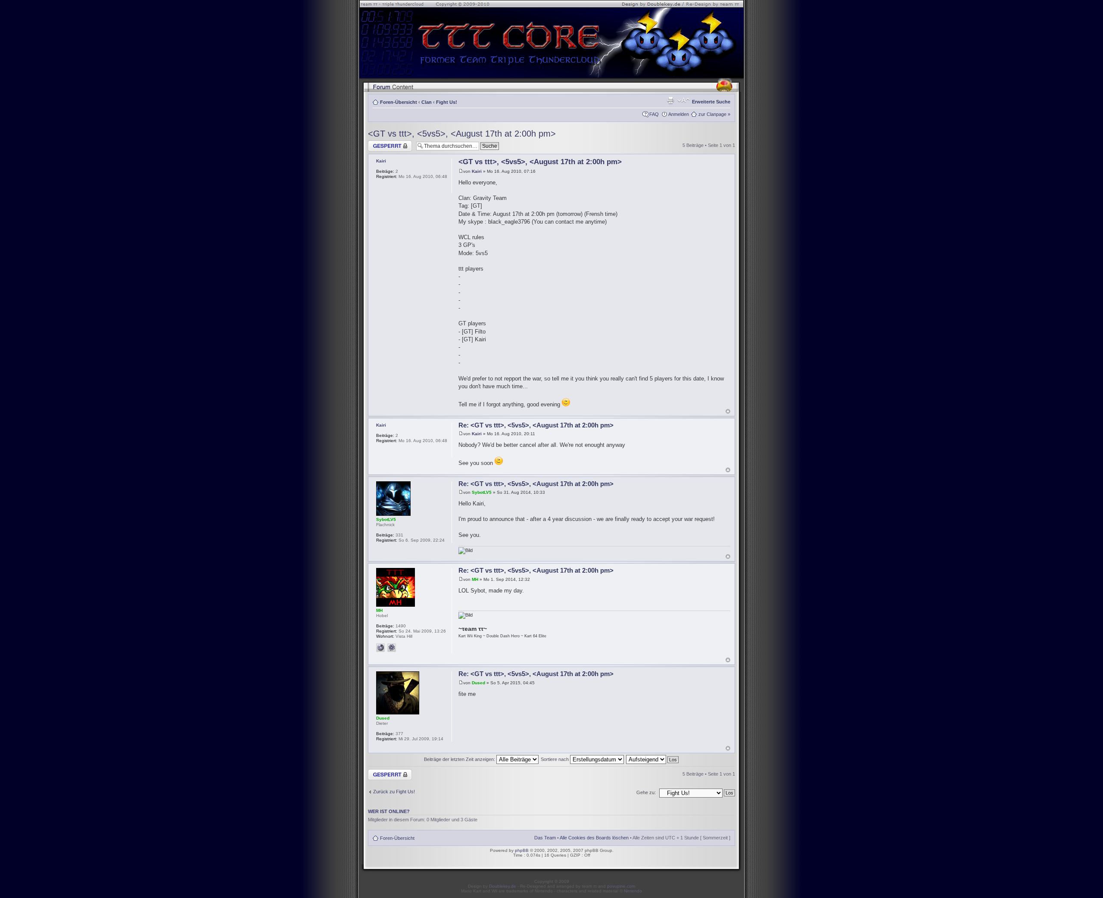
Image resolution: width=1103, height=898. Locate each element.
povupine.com (621, 886)
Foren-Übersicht (398, 102)
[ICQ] (391, 647)
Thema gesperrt (385, 143)
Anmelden (678, 114)
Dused (478, 682)
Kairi (477, 171)
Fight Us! (446, 102)
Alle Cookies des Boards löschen (594, 837)
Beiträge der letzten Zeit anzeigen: (460, 759)
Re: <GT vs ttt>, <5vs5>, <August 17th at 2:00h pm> (536, 425)
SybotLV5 (482, 492)
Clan (426, 102)
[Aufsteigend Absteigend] (652, 759)
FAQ (654, 114)
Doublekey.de (502, 886)
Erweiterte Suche (711, 101)
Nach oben (728, 411)
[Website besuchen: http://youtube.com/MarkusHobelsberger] (380, 647)
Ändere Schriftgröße (683, 100)
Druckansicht (670, 100)
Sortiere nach (555, 759)
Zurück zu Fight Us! (394, 791)
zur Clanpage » (714, 114)
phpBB (522, 850)
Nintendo (633, 891)
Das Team (545, 837)
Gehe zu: (646, 792)
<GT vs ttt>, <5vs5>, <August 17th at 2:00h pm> (462, 133)
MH (475, 579)
